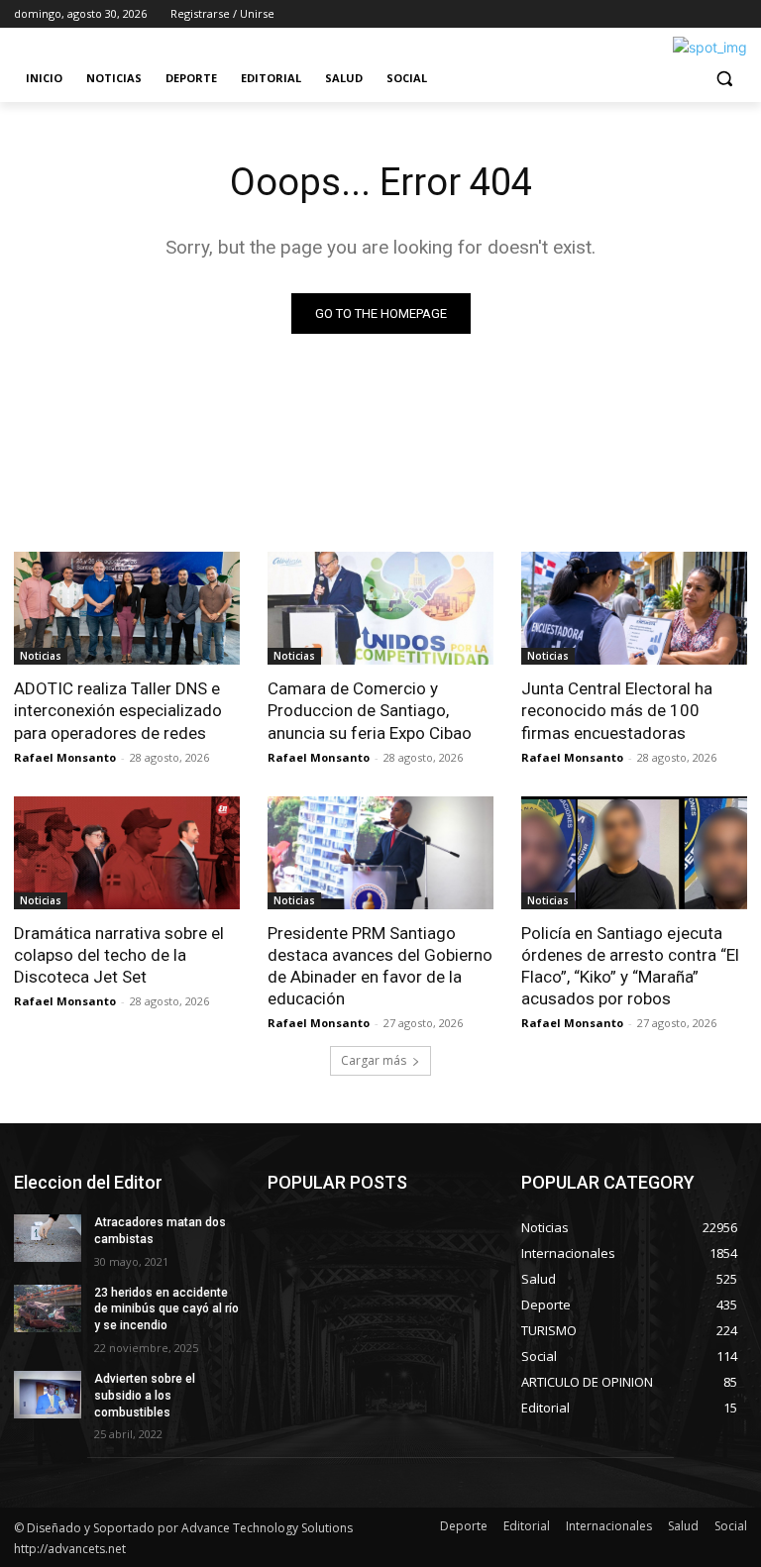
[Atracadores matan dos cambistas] (47, 1238)
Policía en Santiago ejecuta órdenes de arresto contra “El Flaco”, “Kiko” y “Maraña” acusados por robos (630, 965)
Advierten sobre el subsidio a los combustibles (144, 1395)
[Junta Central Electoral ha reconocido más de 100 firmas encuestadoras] (634, 608)
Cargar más (373, 1060)
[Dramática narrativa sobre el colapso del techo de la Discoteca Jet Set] (127, 852)
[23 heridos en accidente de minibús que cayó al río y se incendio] (47, 1308)
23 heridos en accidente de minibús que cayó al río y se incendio (166, 1309)
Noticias (40, 656)
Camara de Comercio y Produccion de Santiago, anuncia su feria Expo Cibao (370, 710)
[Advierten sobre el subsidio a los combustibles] (47, 1394)
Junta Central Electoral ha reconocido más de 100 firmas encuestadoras (616, 710)
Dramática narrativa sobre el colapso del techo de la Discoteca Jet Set (119, 955)
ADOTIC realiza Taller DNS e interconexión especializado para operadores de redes (118, 710)
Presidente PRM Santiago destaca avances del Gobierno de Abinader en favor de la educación (380, 965)
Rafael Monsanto (65, 757)
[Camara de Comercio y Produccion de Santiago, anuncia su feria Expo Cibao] (380, 608)
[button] (724, 78)
